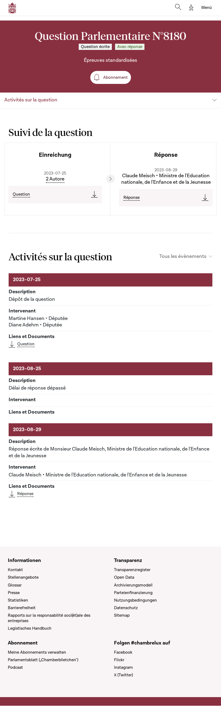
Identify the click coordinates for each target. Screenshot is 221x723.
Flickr (119, 660)
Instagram (123, 667)
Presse (14, 592)
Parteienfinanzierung (133, 592)
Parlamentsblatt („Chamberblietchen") (43, 660)
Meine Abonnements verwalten (37, 652)
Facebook (123, 652)
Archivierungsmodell (133, 585)
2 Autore (55, 179)
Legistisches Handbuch (29, 628)
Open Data (124, 577)
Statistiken (18, 600)
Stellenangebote (23, 577)
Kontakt (15, 569)
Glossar (15, 585)
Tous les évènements (182, 256)
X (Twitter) (123, 675)
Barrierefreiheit (22, 608)
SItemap (122, 615)
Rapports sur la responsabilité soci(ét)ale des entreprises (49, 618)
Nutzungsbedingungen (135, 600)
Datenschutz (126, 608)
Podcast (15, 667)
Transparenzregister (132, 569)
